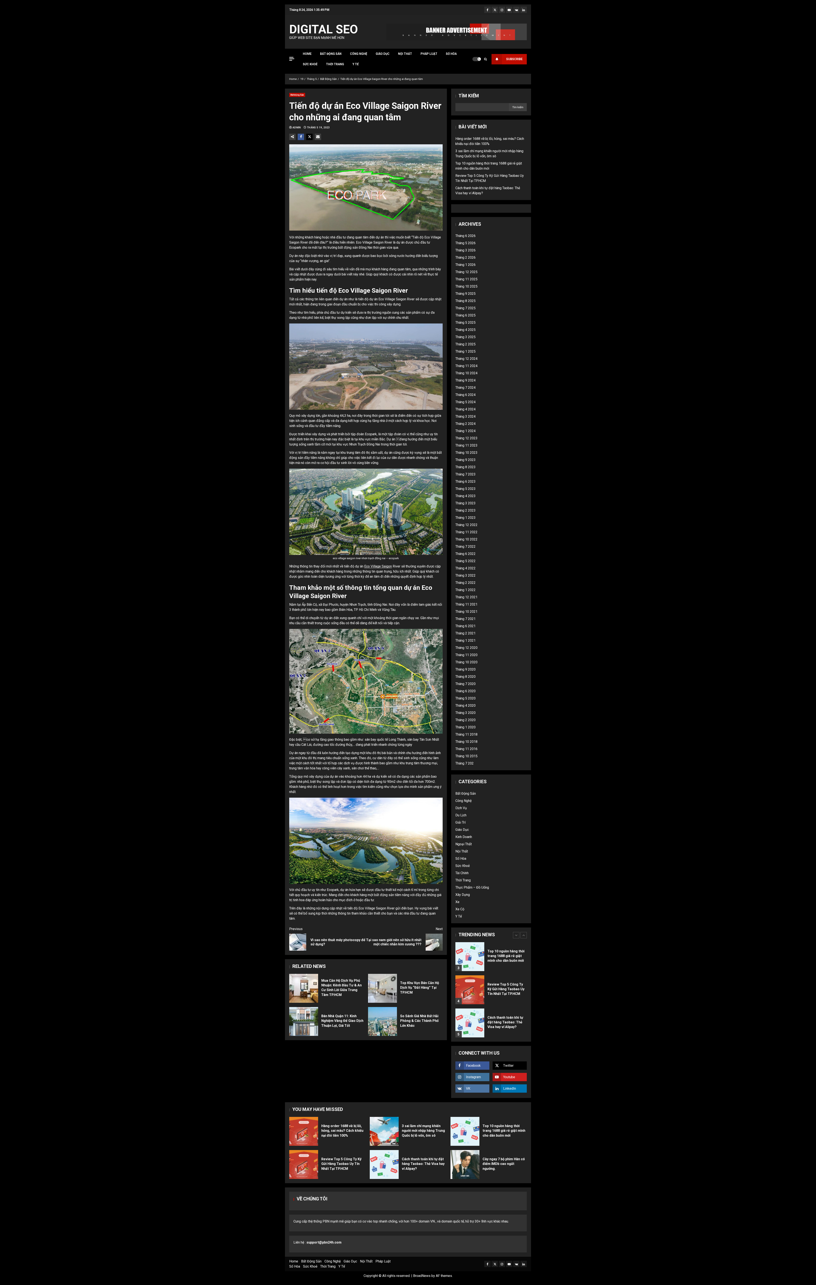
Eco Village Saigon (378, 566)
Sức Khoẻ (310, 64)
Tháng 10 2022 (466, 539)
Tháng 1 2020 (465, 727)
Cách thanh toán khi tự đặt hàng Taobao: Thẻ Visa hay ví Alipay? (469, 980)
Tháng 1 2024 (465, 431)
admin (297, 127)
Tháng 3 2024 (465, 416)
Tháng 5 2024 (465, 402)
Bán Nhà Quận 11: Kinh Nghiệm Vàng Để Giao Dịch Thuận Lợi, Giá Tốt (303, 1021)
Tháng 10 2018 (466, 742)
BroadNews (422, 1276)
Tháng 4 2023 (465, 496)
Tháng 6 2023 (465, 481)
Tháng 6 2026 (465, 236)
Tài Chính (462, 873)
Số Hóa (451, 53)
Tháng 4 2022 (465, 568)
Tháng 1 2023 (465, 518)
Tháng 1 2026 (465, 265)
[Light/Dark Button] (476, 59)
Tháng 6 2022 (465, 554)
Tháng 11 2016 (466, 749)
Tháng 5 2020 (465, 698)
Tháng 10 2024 (466, 373)
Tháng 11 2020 (466, 655)
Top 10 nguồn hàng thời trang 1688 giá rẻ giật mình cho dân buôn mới (464, 1131)
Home (307, 53)
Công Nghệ (358, 53)
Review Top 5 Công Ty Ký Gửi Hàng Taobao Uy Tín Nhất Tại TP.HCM (469, 946)
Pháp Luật (429, 53)
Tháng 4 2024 (465, 409)
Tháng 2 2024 (465, 424)
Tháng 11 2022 (466, 532)
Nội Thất (405, 53)
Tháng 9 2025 (465, 294)
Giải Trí (460, 822)
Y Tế (356, 64)
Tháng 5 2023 (465, 489)
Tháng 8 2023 (465, 467)
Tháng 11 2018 (466, 734)
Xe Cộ (459, 909)
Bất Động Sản (330, 53)
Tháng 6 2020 (465, 691)
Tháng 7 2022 (465, 547)
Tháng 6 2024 (465, 395)
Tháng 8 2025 (465, 301)
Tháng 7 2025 (465, 308)
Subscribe (514, 59)
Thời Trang (335, 64)
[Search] (485, 59)
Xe (457, 902)
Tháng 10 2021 (466, 612)
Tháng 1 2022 (465, 590)
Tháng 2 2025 (465, 344)
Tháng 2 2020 (465, 720)
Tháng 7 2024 (465, 388)
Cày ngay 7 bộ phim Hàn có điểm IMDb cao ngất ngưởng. (464, 1164)
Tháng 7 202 (464, 763)
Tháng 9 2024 (465, 380)
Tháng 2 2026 (465, 257)
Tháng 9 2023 (465, 460)
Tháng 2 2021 (465, 633)
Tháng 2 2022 (465, 583)
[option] (491, 949)
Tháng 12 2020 (466, 648)
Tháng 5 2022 (465, 561)
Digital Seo (323, 29)
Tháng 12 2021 (466, 597)
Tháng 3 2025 (465, 337)
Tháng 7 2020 (465, 684)
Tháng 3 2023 (465, 503)
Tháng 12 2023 (466, 438)
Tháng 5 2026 (465, 243)
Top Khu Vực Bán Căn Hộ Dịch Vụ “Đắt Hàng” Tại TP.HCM (382, 988)
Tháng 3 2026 (465, 250)
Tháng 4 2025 (465, 330)
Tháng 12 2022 (466, 525)
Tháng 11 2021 (466, 604)
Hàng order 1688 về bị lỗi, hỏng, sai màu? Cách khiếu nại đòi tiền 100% (469, 1013)
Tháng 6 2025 (465, 315)
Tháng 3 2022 (465, 575)
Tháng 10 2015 (466, 756)
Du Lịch (460, 815)
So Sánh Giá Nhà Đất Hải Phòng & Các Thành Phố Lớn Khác (382, 1021)
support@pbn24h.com (323, 1242)
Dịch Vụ (461, 808)
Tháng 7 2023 (465, 474)
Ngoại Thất (463, 844)
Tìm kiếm (469, 95)
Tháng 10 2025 (466, 286)
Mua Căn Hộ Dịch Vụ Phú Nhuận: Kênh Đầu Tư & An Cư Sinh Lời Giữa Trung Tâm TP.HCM (303, 988)
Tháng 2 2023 (465, 510)
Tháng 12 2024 (466, 359)
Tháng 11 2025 (466, 279)
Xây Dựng (462, 895)
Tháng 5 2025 (465, 323)
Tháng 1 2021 (465, 640)
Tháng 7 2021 (465, 619)
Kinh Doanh (463, 837)
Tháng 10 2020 (466, 662)
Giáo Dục (383, 53)
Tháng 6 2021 (465, 626)
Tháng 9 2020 (465, 669)
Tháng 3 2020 (465, 713)
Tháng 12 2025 (466, 272)
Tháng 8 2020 (465, 677)
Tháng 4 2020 (465, 705)
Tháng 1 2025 (465, 351)
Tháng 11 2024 (466, 366)
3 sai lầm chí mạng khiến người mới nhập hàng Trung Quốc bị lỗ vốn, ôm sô (384, 1131)
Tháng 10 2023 (466, 453)
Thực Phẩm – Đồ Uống (472, 887)
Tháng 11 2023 (466, 445)
